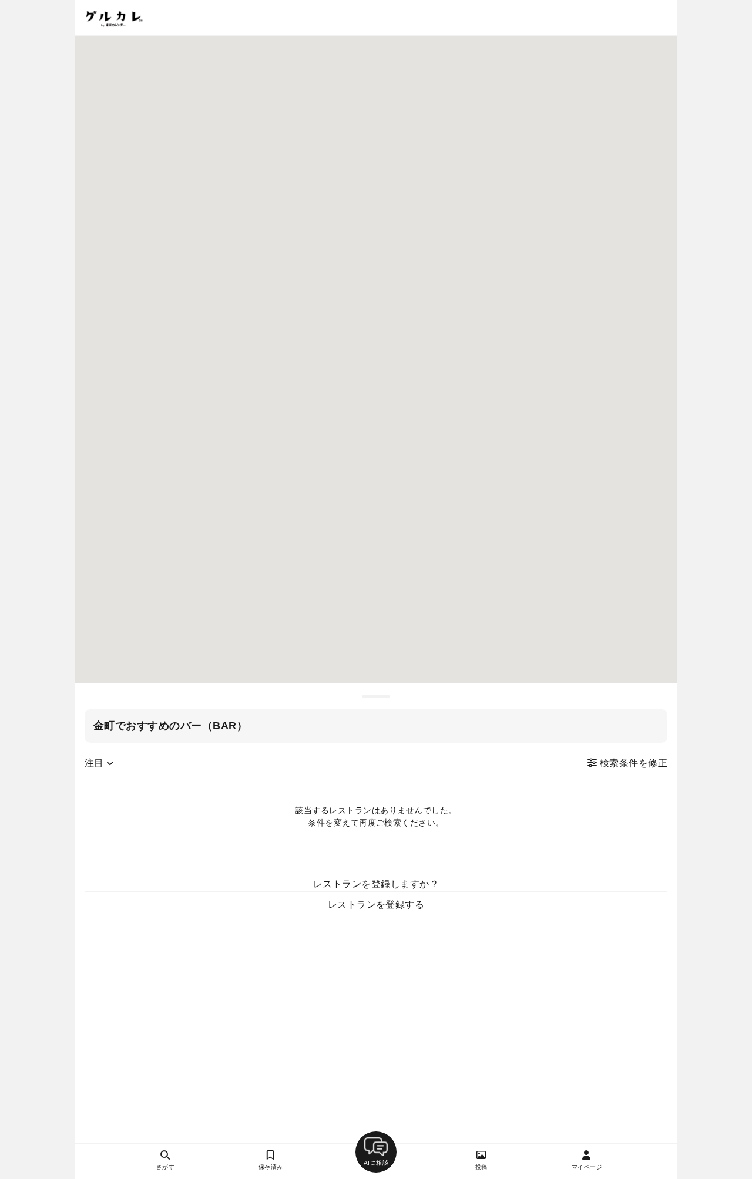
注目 (95, 763)
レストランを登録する (376, 904)
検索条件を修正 (632, 763)
